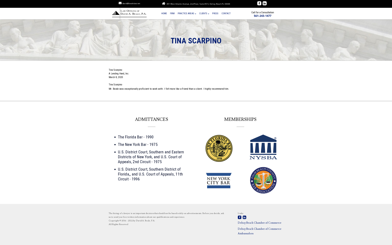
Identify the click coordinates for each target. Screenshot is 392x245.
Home (164, 13)
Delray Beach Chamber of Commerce (259, 223)
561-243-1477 (262, 16)
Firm (172, 13)
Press (215, 13)
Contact (226, 13)
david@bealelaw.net (131, 3)
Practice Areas (186, 13)
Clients (203, 13)
